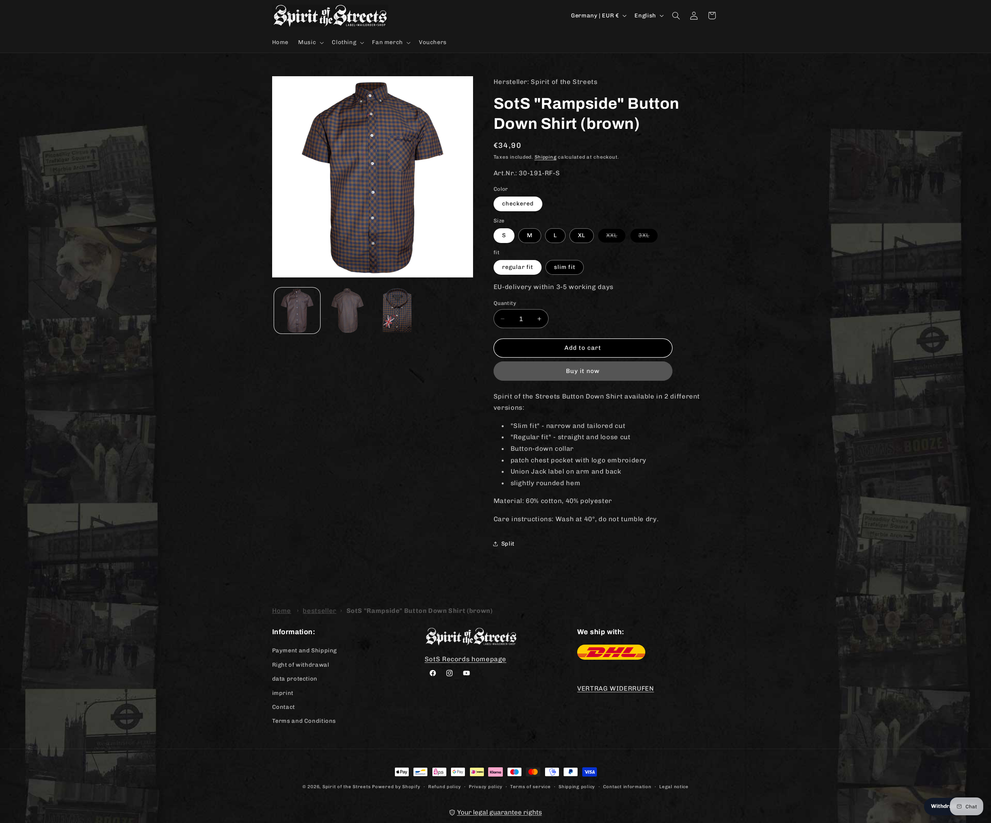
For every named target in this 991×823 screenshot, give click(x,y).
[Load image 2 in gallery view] (347, 310)
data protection (294, 678)
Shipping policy (577, 786)
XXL (616, 237)
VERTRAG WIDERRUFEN (615, 688)
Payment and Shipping (304, 650)
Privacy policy (485, 786)
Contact (283, 706)
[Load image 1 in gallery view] (297, 310)
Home (281, 610)
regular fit (517, 266)
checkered (518, 203)
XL (581, 235)
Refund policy (444, 786)
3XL (648, 237)
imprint (282, 693)
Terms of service (530, 786)
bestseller (319, 610)
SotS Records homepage (465, 659)
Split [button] (507, 543)
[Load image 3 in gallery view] (397, 310)
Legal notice (674, 786)
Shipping (546, 157)
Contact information (627, 786)
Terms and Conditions (304, 720)
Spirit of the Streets (346, 786)
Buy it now (583, 371)
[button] (310, 42)
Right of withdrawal (300, 664)
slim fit (564, 266)
